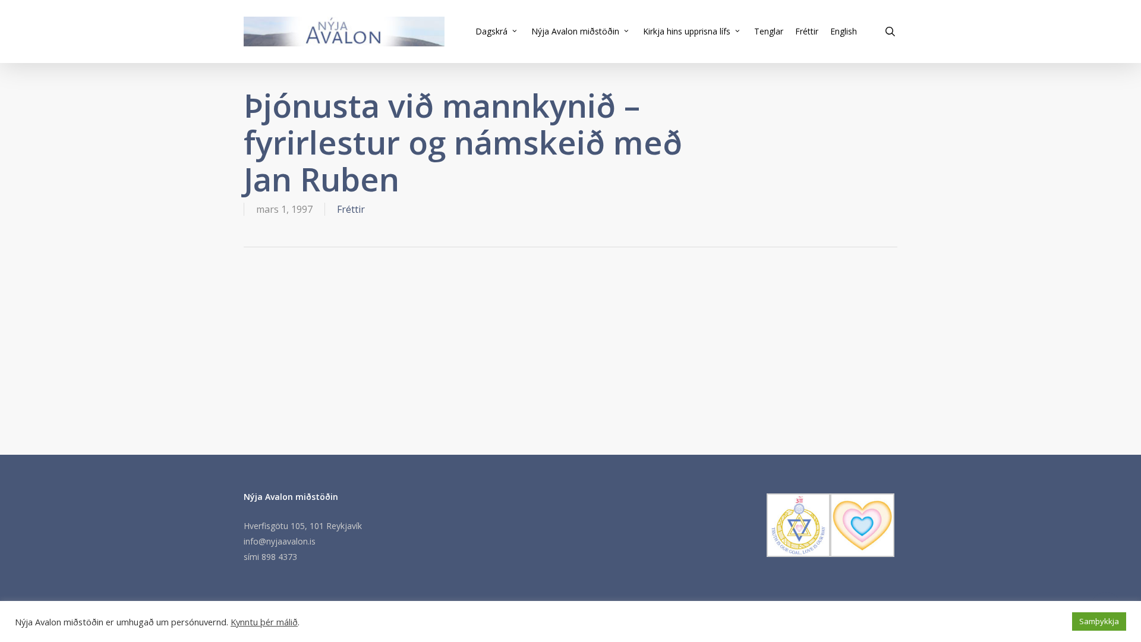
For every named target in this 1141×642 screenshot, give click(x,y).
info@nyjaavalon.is (280, 541)
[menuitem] (843, 31)
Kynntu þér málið (264, 621)
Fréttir (351, 209)
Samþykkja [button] (1099, 621)
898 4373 (279, 556)
